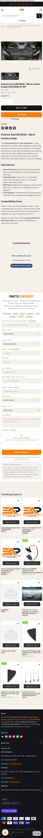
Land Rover (11, 719)
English (4, 799)
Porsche (31, 719)
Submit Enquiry (21, 452)
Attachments (8, 430)
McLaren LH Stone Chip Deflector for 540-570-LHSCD (10, 694)
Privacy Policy (19, 829)
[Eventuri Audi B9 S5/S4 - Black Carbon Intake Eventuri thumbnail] (10, 76)
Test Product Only (8, 651)
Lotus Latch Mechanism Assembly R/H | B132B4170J (10, 571)
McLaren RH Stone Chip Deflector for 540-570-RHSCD (31, 653)
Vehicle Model (7, 340)
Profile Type (7, 406)
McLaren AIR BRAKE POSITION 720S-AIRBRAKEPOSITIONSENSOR (32, 571)
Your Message (7, 415)
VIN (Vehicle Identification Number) (19, 321)
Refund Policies (31, 829)
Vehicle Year (10, 349)
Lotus (18, 719)
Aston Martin (33, 717)
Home (3, 26)
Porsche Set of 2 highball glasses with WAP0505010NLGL (31, 694)
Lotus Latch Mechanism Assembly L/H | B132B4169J (31, 530)
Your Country (7, 396)
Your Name (6, 358)
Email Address (7, 368)
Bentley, (4, 719)
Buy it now (21, 115)
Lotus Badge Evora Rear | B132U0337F (10, 529)
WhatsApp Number (10, 387)
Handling (4, 610)
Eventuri (5, 90)
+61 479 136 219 (14, 782)
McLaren (23, 719)
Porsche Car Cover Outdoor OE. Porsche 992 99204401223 (30, 612)
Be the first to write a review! (21, 266)
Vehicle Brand (7, 330)
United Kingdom (10, 803)
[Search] (39, 15)
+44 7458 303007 (15, 764)
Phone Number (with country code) (14, 377)
